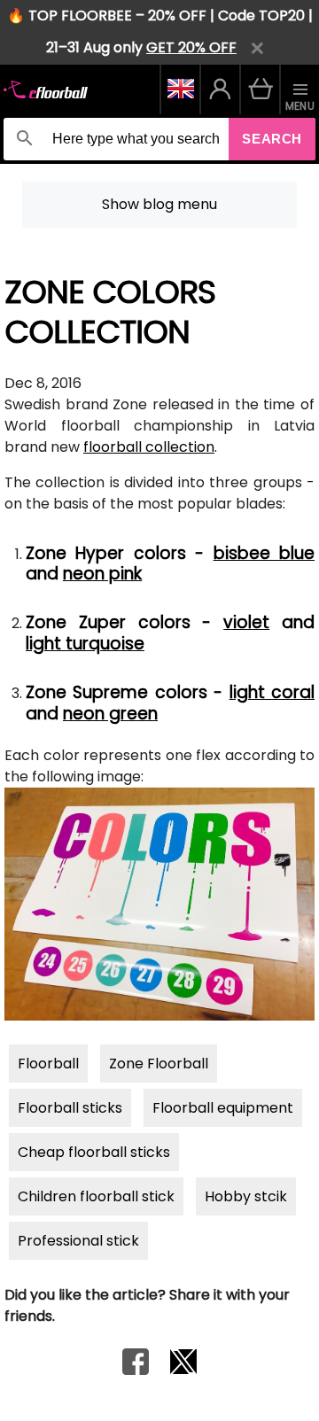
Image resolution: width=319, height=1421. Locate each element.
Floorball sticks (70, 1108)
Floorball (48, 1063)
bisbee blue (264, 553)
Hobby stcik (246, 1196)
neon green (110, 714)
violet (246, 622)
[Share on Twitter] (183, 1370)
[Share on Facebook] (135, 1370)
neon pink (102, 574)
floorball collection (148, 447)
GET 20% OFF (191, 47)
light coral (272, 692)
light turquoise (85, 644)
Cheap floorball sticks (94, 1152)
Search (272, 138)
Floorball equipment (222, 1108)
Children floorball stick (96, 1196)
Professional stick (78, 1241)
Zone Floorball (158, 1063)
